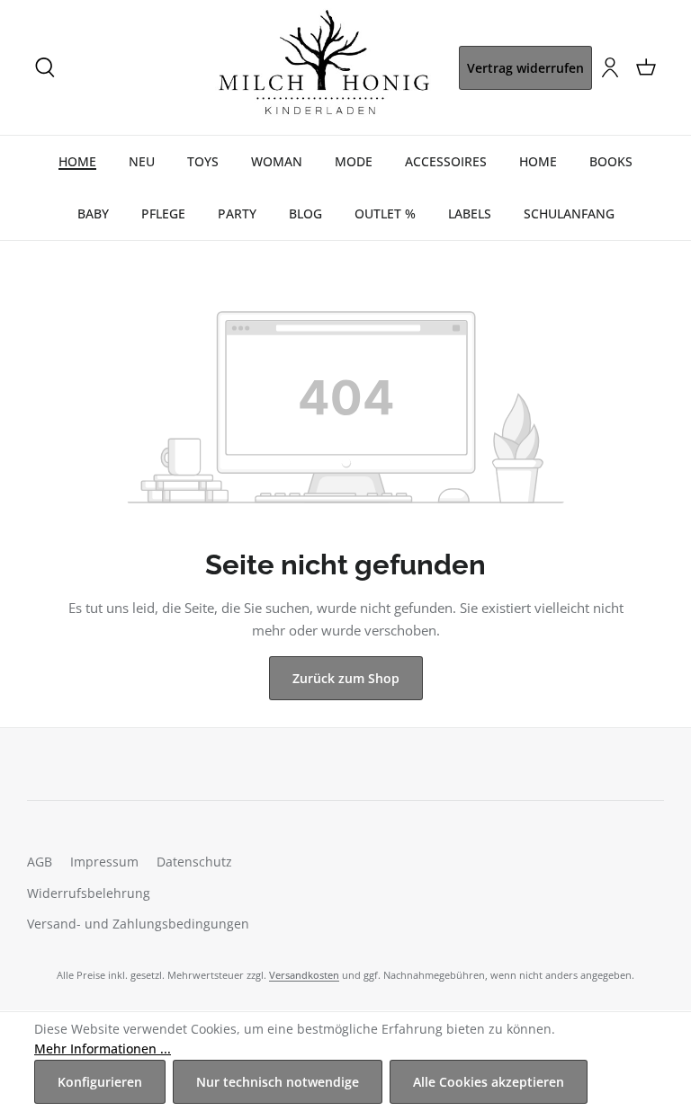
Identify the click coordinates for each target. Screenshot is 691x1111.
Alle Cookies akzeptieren (488, 1081)
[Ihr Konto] (610, 67)
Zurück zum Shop (345, 678)
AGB (39, 861)
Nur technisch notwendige (277, 1081)
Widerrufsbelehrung (88, 893)
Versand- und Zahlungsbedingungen (138, 923)
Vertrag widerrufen (525, 67)
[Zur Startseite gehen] (324, 67)
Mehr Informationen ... (102, 1048)
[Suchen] (45, 67)
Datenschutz (194, 861)
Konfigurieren (100, 1081)
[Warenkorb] (646, 67)
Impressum (104, 861)
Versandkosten (304, 975)
